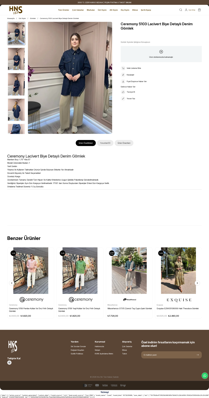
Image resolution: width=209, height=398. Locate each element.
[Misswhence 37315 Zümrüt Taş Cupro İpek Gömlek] (129, 270)
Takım (124, 354)
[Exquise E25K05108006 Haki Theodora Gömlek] (178, 270)
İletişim (97, 350)
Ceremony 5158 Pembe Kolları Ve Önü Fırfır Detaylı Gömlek (31, 309)
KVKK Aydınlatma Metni (104, 354)
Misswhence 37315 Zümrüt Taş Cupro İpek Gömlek (130, 308)
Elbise (124, 350)
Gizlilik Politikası (77, 354)
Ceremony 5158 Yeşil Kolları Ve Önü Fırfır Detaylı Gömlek (79, 309)
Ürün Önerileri (124, 143)
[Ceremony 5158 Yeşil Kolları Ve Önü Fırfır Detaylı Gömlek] (80, 270)
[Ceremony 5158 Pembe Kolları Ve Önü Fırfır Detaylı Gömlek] (30, 270)
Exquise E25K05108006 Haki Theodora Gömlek (178, 308)
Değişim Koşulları (77, 350)
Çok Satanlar (127, 346)
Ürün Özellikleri (86, 143)
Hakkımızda (99, 346)
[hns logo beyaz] (19, 347)
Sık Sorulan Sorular (78, 346)
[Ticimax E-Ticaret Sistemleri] (104, 392)
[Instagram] (9, 362)
